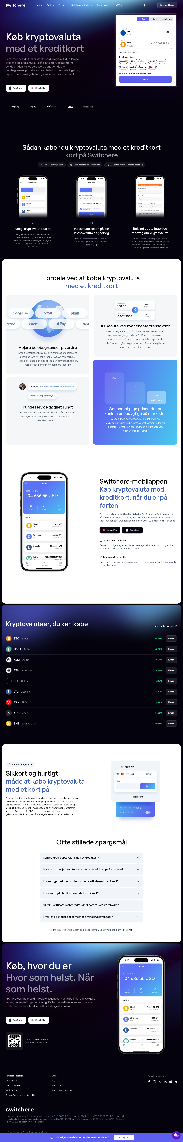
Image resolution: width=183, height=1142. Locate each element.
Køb (38, 5)
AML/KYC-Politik (13, 1085)
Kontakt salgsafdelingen (62, 1090)
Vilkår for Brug (12, 1090)
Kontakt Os (56, 1085)
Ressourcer (103, 5)
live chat (127, 929)
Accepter (124, 1137)
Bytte (61, 5)
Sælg (49, 5)
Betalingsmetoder (80, 5)
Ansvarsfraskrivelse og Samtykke (20, 1095)
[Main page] (15, 5)
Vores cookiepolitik (100, 1137)
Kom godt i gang (167, 5)
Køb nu (171, 638)
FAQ (53, 1080)
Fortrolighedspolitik (14, 1076)
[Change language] (146, 5)
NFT (117, 5)
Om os (54, 1076)
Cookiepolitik (12, 1080)
